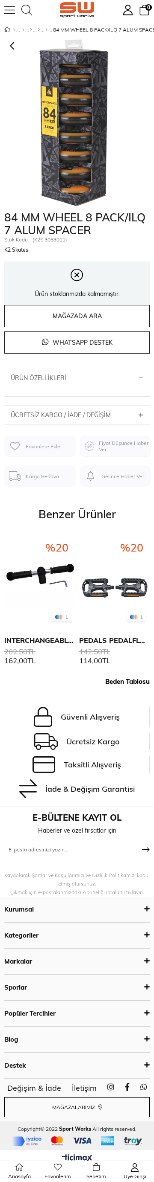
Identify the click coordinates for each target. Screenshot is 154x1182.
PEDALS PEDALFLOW (114, 640)
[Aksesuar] (39, 29)
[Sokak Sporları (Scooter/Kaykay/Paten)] (46, 29)
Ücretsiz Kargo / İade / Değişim (61, 415)
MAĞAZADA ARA (77, 316)
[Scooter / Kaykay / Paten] (31, 29)
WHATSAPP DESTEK (82, 342)
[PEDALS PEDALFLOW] (114, 579)
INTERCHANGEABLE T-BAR (39, 640)
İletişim (84, 1088)
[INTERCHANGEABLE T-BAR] (39, 579)
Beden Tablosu (127, 681)
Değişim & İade (34, 1088)
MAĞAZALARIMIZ (74, 1107)
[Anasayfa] (14, 29)
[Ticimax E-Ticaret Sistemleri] (77, 1158)
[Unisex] (23, 29)
